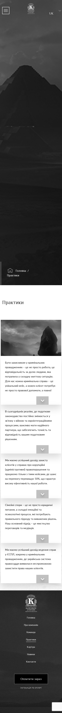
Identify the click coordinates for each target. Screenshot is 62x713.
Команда (31, 632)
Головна (21, 270)
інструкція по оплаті (31, 687)
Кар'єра (31, 647)
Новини (31, 654)
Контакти (31, 661)
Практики (13, 275)
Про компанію (31, 625)
